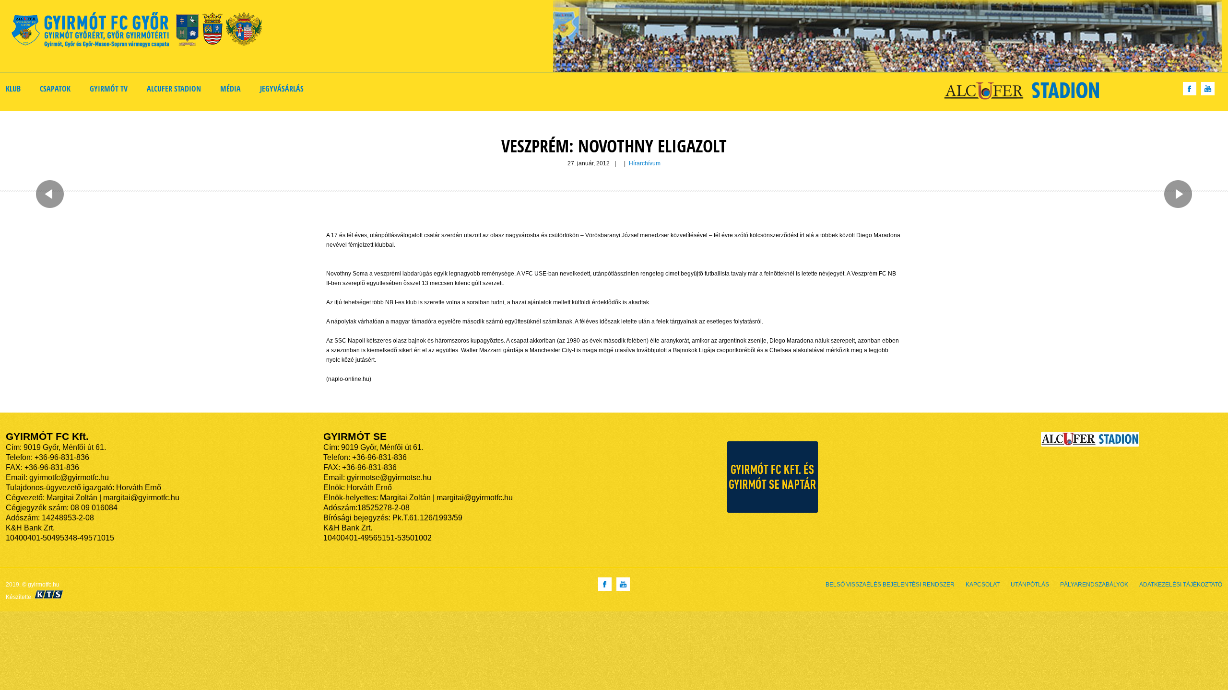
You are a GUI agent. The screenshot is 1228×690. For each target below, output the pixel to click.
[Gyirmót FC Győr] (141, 31)
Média (230, 88)
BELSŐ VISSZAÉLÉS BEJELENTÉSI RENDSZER (890, 584)
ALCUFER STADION (174, 88)
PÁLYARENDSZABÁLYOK (1094, 584)
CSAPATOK (55, 88)
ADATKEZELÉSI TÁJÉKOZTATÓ (1180, 584)
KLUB (13, 88)
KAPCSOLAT (983, 584)
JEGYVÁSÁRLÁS (282, 88)
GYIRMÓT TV (109, 88)
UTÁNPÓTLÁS (1030, 584)
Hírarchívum (645, 163)
